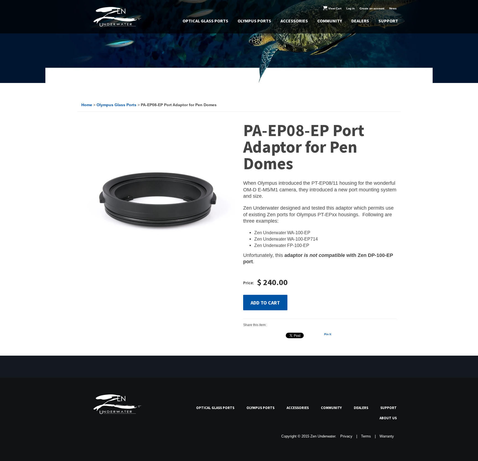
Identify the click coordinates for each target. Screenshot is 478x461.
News (393, 8)
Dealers (360, 21)
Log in (350, 8)
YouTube (110, 436)
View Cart (335, 8)
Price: (248, 282)
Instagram (123, 436)
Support (388, 21)
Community (329, 21)
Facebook (85, 436)
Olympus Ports (254, 21)
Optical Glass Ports (205, 21)
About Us (388, 418)
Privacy (346, 436)
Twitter (97, 436)
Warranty (387, 436)
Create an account (372, 8)
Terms (366, 436)
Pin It (327, 334)
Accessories (294, 21)
